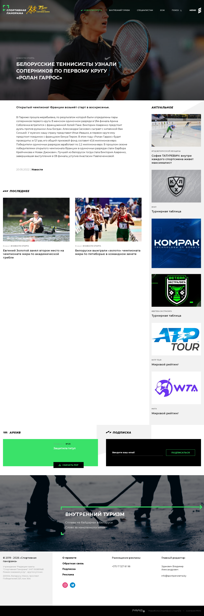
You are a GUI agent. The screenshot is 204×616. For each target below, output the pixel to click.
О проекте (69, 557)
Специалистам (145, 10)
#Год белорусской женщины (166, 151)
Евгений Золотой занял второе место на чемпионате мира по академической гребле (33, 254)
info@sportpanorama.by (173, 575)
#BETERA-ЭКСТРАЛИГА (162, 311)
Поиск (175, 10)
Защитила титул (64, 448)
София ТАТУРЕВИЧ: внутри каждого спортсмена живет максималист (173, 159)
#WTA (154, 409)
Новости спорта (93, 10)
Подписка (69, 569)
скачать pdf (70, 465)
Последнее (19, 191)
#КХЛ (154, 207)
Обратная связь (73, 563)
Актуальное (162, 107)
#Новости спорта (20, 246)
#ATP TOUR (156, 360)
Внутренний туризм (119, 10)
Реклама (68, 574)
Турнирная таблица (166, 211)
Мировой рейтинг (165, 364)
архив (15, 432)
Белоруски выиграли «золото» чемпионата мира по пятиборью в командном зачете (107, 252)
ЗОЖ (162, 10)
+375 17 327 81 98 (121, 566)
